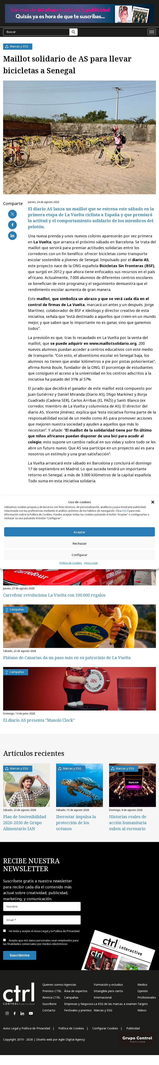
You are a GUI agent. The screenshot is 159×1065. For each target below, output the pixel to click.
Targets (142, 1004)
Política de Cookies (70, 563)
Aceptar (80, 532)
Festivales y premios (78, 1010)
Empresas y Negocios (78, 1004)
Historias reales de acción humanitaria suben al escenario (128, 822)
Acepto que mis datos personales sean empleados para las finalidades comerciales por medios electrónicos (40, 942)
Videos (141, 1010)
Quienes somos (53, 985)
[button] (153, 502)
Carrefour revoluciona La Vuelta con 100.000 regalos (54, 595)
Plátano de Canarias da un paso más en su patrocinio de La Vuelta (67, 657)
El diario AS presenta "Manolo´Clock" (39, 720)
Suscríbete (49, 1004)
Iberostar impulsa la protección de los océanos (76, 822)
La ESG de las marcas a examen (115, 1004)
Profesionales (146, 997)
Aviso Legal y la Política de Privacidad (57, 931)
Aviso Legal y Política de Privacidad (26, 1028)
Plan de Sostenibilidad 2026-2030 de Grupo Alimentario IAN (24, 822)
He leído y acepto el (44, 931)
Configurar (79, 555)
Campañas (71, 997)
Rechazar (80, 543)
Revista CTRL (51, 997)
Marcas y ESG (103, 1010)
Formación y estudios (108, 985)
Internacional (103, 997)
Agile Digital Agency (71, 1039)
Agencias (70, 985)
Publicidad (133, 1028)
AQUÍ (125, 511)
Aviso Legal (91, 563)
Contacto (48, 1010)
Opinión (142, 991)
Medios (142, 985)
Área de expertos (75, 991)
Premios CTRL (52, 991)
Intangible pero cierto (108, 991)
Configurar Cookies (105, 1028)
